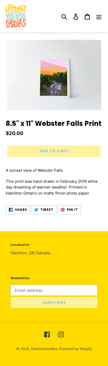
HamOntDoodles (44, 349)
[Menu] (99, 16)
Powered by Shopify (75, 349)
